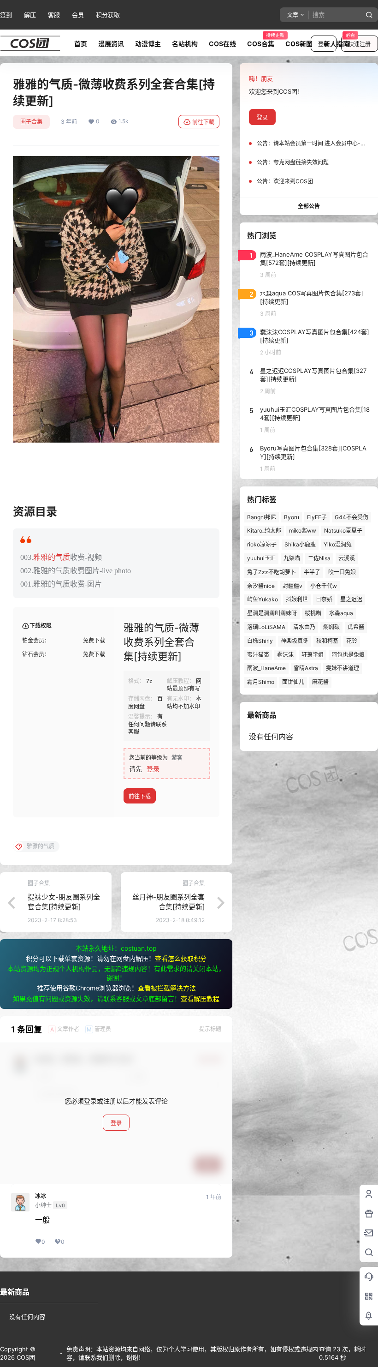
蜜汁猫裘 (258, 654)
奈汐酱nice (261, 585)
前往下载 (203, 122)
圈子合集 (31, 121)
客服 (54, 14)
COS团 (25, 1357)
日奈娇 (324, 599)
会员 (78, 14)
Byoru (291, 517)
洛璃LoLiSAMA (266, 627)
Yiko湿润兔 (338, 544)
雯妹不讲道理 (342, 668)
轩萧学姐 (312, 654)
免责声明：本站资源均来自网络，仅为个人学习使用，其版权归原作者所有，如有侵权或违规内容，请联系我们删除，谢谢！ (192, 1353)
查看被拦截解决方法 (167, 988)
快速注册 (359, 44)
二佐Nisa (319, 558)
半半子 (312, 572)
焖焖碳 (331, 627)
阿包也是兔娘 (348, 654)
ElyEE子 (317, 517)
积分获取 (108, 14)
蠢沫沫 (285, 654)
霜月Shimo (260, 681)
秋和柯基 (327, 640)
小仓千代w (323, 585)
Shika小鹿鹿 (300, 544)
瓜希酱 (356, 627)
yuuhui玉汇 (261, 558)
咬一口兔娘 (342, 572)
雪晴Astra (306, 668)
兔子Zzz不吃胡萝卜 (271, 572)
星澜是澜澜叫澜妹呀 (272, 613)
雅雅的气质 (51, 557)
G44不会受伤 (351, 517)
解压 (30, 14)
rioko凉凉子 (262, 544)
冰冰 (40, 1196)
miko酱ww (302, 530)
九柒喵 (292, 558)
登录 (153, 769)
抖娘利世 (297, 599)
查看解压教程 (200, 998)
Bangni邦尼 (261, 517)
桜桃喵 (313, 613)
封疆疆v (292, 585)
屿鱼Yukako (262, 599)
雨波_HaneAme (266, 668)
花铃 (351, 640)
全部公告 (309, 206)
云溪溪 (346, 558)
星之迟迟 (351, 599)
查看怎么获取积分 (181, 958)
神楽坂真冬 (294, 640)
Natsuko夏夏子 (343, 530)
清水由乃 (304, 627)
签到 (6, 14)
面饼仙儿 (293, 681)
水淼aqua (341, 613)
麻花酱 (320, 681)
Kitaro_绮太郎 (264, 530)
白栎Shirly (260, 640)
